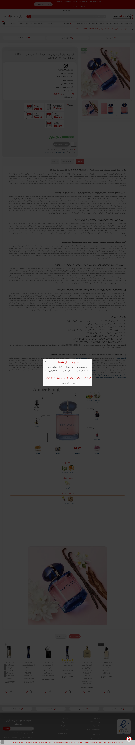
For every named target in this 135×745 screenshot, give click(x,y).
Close (2, 742)
